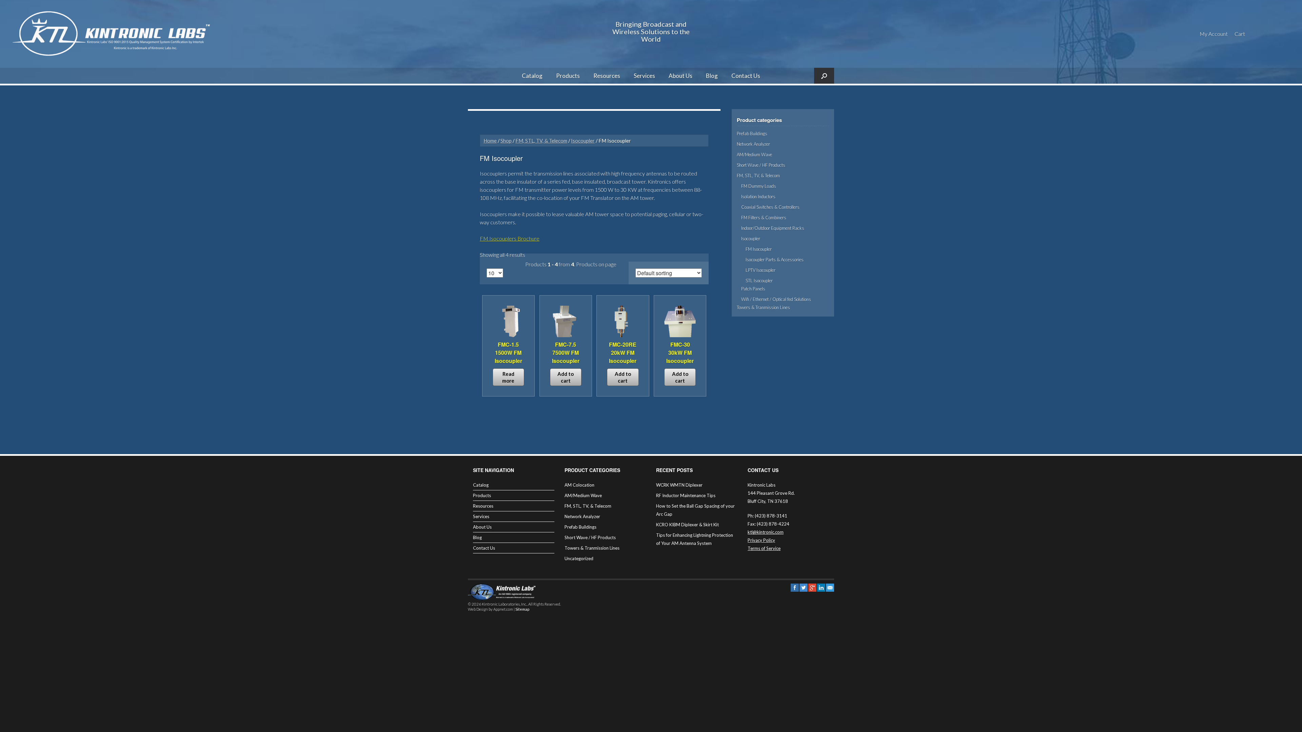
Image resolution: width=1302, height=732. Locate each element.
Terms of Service (764, 548)
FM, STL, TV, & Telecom (541, 141)
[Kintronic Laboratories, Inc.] (113, 33)
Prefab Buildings (752, 133)
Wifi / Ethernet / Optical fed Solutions (776, 299)
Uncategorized (579, 558)
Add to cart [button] (565, 377)
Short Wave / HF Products (761, 165)
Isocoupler (583, 141)
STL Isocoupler (759, 280)
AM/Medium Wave (754, 154)
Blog (712, 75)
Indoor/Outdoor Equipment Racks (772, 228)
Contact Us (745, 75)
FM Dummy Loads (758, 186)
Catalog (532, 75)
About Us (680, 75)
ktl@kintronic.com (766, 532)
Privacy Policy (761, 540)
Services (644, 75)
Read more (508, 377)
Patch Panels (753, 288)
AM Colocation (579, 485)
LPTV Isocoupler (760, 270)
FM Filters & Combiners (763, 217)
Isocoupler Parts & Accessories (775, 259)
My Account (1214, 33)
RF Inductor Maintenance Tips (685, 495)
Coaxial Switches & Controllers (770, 207)
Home (490, 141)
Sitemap (522, 609)
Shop (506, 141)
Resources (606, 75)
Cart (1240, 33)
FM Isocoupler (759, 249)
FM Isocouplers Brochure (509, 238)
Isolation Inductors (758, 196)
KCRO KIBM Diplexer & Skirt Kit (687, 524)
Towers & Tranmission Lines (763, 307)
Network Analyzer (753, 144)
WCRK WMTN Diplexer (679, 485)
